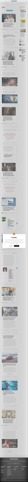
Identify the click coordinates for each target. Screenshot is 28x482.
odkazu (17, 243)
